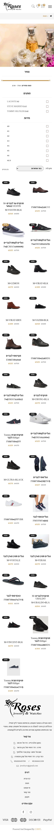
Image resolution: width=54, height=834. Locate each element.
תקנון (27, 797)
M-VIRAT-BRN (13, 320)
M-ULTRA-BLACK (13, 480)
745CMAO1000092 (13, 247)
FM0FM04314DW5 (13, 687)
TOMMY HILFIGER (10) (17, 111)
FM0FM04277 (13, 442)
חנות (27, 783)
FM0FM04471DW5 (13, 600)
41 (8, 131)
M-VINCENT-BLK (13, 642)
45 (8, 151)
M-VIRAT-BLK (40, 283)
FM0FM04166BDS (40, 645)
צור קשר (27, 792)
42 (8, 136)
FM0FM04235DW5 (40, 481)
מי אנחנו (27, 788)
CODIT (38, 829)
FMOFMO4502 (40, 521)
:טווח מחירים (26, 86)
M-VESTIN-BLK (13, 210)
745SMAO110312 (13, 399)
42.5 (9, 160)
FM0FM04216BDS (40, 358)
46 (8, 156)
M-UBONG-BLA (40, 399)
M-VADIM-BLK (40, 320)
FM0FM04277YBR (13, 519)
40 (8, 126)
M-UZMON (13, 283)
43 (8, 141)
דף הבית (27, 779)
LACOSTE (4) (13, 102)
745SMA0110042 (41, 437)
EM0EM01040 (13, 360)
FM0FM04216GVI (40, 207)
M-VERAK (40, 560)
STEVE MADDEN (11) (17, 106)
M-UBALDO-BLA (40, 603)
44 (8, 146)
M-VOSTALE (13, 560)
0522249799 (20, 761)
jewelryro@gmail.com (29, 766)
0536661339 (38, 761)
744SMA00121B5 (40, 244)
